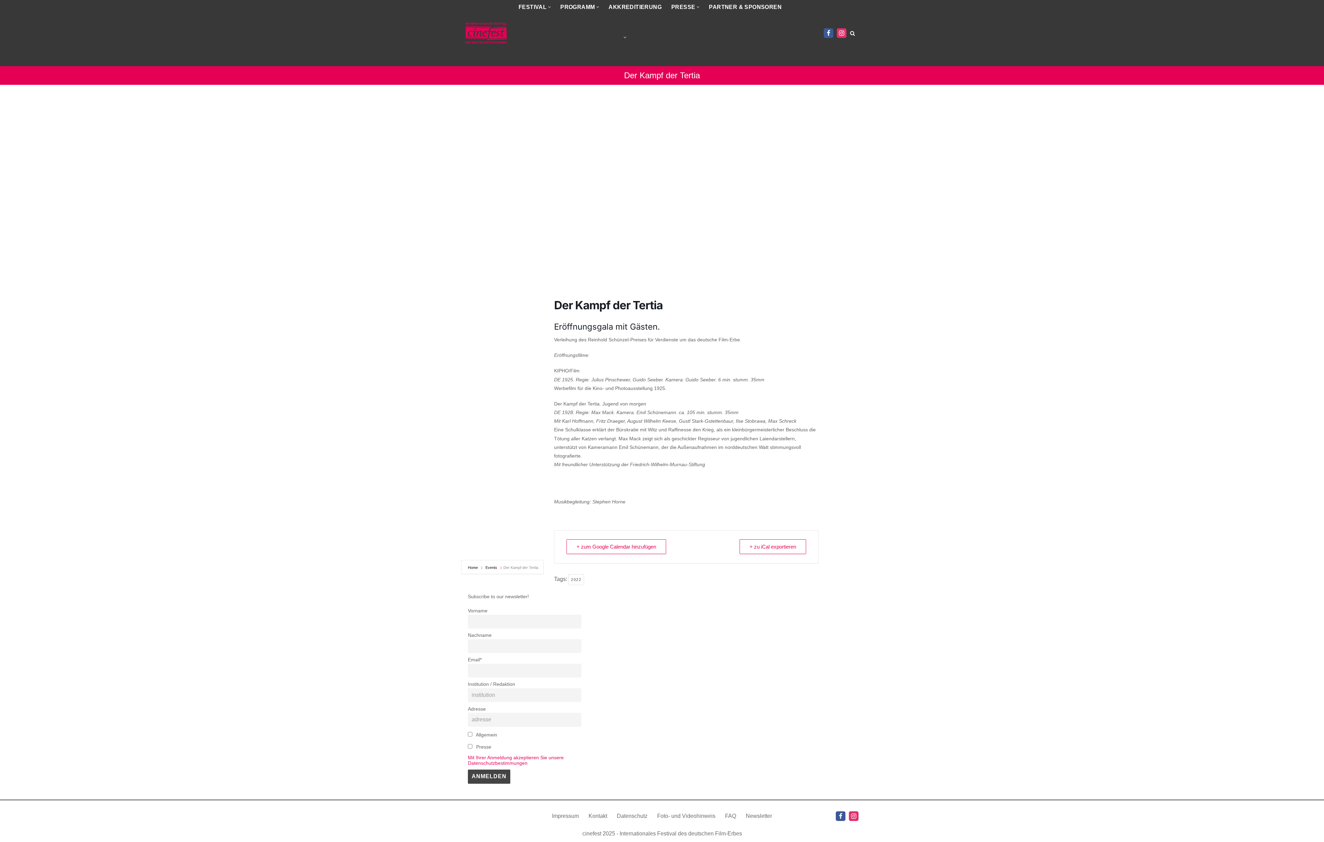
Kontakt (598, 816)
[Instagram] (841, 33)
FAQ (730, 816)
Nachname (480, 635)
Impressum (565, 816)
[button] (549, 7)
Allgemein (486, 735)
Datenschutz (632, 816)
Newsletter (759, 816)
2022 (576, 580)
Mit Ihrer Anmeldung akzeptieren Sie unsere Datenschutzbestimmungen (516, 760)
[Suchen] (852, 33)
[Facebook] (828, 33)
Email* (475, 659)
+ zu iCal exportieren (773, 547)
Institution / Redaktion (491, 684)
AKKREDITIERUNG (635, 7)
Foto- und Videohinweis (686, 816)
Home (473, 567)
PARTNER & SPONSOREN (745, 7)
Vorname (478, 610)
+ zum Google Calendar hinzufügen (616, 547)
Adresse (477, 709)
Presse (483, 747)
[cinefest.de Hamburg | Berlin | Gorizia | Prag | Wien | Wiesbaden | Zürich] (486, 33)
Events (491, 567)
